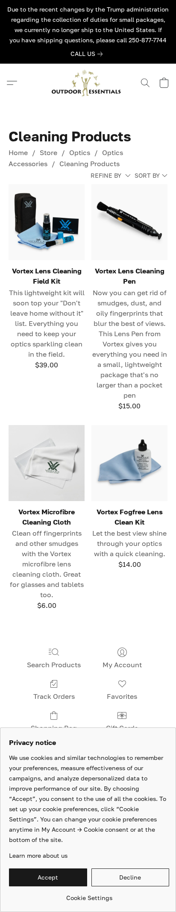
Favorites (122, 696)
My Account (122, 664)
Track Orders (54, 696)
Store (48, 152)
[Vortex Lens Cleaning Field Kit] (47, 222)
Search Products (54, 664)
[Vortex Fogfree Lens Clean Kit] (129, 463)
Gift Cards (122, 728)
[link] (88, 54)
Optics (79, 152)
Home (18, 152)
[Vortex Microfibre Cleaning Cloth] (47, 463)
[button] (88, 83)
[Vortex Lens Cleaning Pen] (129, 222)
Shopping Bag (54, 728)
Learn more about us (38, 855)
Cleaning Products (89, 163)
